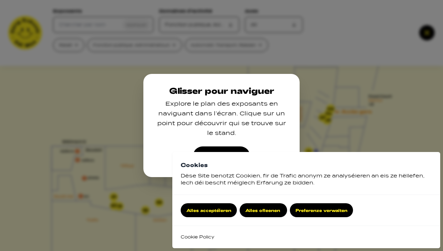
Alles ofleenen (263, 210)
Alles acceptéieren (208, 210)
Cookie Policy (197, 236)
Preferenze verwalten (321, 210)
